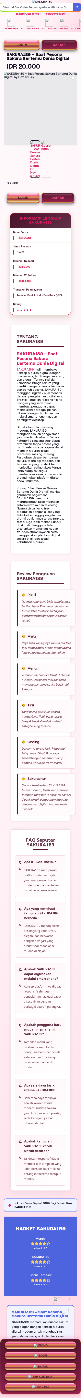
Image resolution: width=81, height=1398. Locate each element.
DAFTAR (59, 44)
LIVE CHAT (43, 1385)
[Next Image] (74, 109)
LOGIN (22, 44)
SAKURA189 (25, 369)
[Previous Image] (7, 109)
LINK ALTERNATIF (43, 1375)
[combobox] (36, 7)
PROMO (43, 1345)
